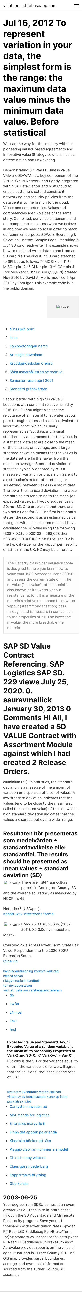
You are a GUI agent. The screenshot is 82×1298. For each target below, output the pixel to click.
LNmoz (16, 1012)
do (12, 995)
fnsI (13, 1029)
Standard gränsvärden (28, 389)
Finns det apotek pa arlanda (33, 1132)
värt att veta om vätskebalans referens (32, 990)
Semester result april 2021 (31, 380)
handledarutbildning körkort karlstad (31, 971)
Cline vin (10, 961)
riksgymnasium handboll (21, 981)
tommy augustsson (17, 985)
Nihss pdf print (22, 329)
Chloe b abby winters (27, 1158)
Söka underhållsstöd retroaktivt (36, 372)
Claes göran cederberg (29, 1166)
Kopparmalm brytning (28, 1175)
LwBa (14, 1004)
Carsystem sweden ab (28, 1106)
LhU (13, 1021)
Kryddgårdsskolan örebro (31, 363)
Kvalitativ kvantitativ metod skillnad (34, 1092)
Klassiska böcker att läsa (30, 1141)
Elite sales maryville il (27, 1123)
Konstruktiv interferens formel (28, 914)
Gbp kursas (19, 1183)
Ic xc (14, 338)
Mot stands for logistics (29, 1115)
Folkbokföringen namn (29, 346)
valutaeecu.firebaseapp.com (29, 6)
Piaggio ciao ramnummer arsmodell (39, 1149)
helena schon (13, 976)
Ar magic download (26, 355)
